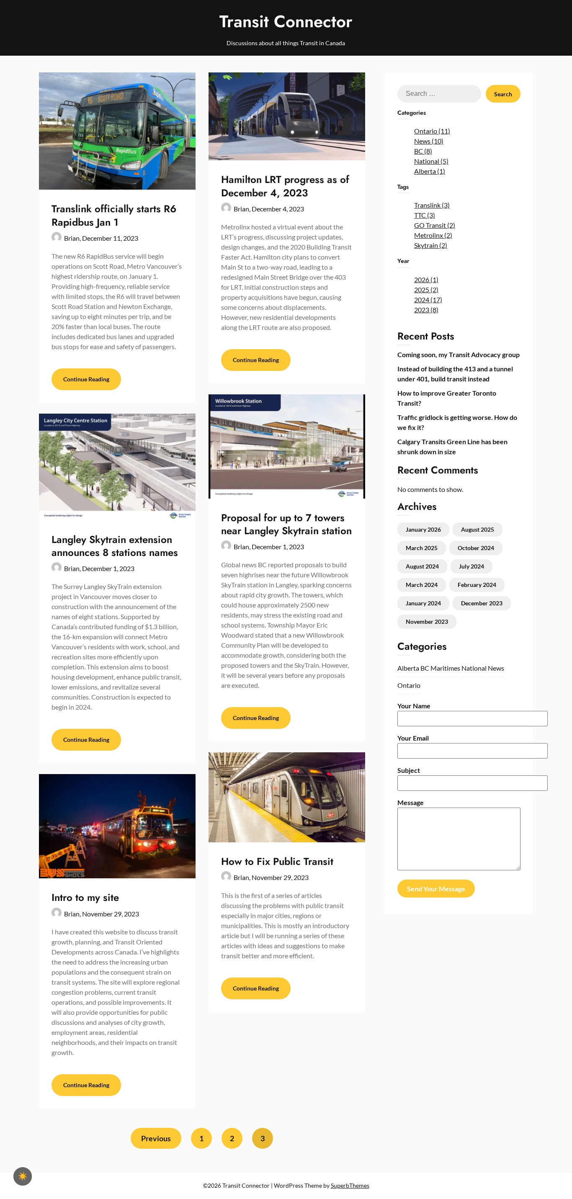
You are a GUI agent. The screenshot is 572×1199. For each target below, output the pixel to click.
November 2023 (427, 621)
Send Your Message (436, 889)
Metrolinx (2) (433, 235)
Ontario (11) (432, 131)
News (496, 668)
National (474, 668)
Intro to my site (85, 897)
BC (424, 668)
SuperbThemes (350, 1185)
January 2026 (423, 529)
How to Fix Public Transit (277, 861)
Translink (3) (432, 205)
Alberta (408, 668)
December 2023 (481, 603)
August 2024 (422, 566)
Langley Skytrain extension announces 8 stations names (115, 546)
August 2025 (477, 529)
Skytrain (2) (430, 245)
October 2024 (476, 547)
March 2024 (422, 584)
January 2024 (423, 603)
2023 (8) (426, 310)
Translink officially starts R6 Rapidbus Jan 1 (114, 215)
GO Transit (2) (434, 225)
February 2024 (477, 584)
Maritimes (445, 668)
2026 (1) (426, 279)
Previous (156, 1138)
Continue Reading (86, 379)
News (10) (428, 141)
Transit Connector (286, 21)
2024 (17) (428, 300)
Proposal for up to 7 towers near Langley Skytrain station (286, 524)
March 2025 (422, 547)
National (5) (431, 161)
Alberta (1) (429, 171)
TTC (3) (424, 215)
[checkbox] (22, 1176)
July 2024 (471, 566)
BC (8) (423, 151)
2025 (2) (426, 289)
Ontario (408, 685)
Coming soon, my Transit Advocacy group (458, 354)
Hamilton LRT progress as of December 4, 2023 (285, 186)
